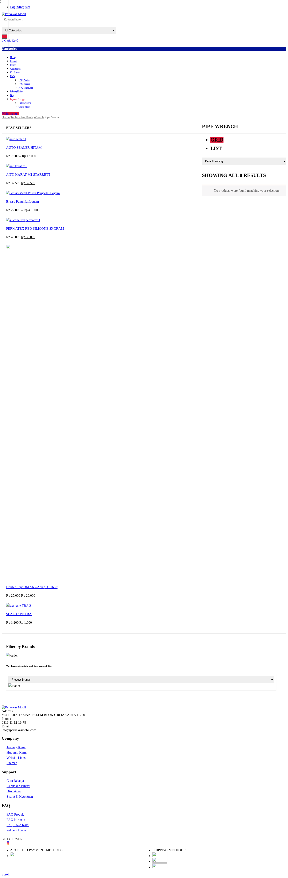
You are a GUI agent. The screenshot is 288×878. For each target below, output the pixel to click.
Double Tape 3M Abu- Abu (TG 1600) (32, 587)
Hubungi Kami (25, 102)
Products (13, 61)
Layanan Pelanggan (18, 99)
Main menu (9, 113)
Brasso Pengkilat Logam (22, 201)
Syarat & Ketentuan (20, 796)
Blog (12, 95)
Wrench (39, 117)
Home (12, 57)
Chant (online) (24, 106)
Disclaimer (14, 791)
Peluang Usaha (16, 91)
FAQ (12, 76)
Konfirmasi (14, 72)
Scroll (5, 874)
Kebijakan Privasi (18, 786)
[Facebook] (3, 843)
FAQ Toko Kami (26, 87)
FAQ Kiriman (24, 83)
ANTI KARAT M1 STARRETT (28, 174)
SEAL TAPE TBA (19, 614)
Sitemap (12, 763)
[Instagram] (8, 843)
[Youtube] (5, 843)
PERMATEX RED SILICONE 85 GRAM (35, 228)
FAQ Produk (24, 80)
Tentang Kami (16, 747)
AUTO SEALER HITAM (24, 147)
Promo (13, 64)
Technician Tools (22, 117)
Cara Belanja (15, 68)
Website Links (16, 757)
